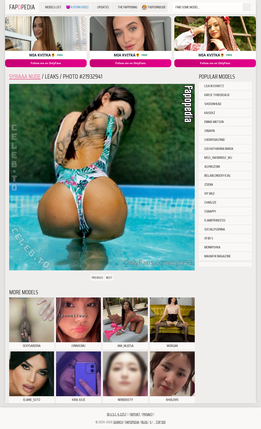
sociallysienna (214, 229)
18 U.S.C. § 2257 (116, 414)
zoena (208, 184)
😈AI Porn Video (77, 7)
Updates (103, 7)
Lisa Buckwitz (214, 86)
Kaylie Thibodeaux (217, 95)
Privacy (148, 414)
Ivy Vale (209, 193)
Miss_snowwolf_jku (218, 157)
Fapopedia (132, 422)
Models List (53, 7)
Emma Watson (214, 122)
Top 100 (160, 422)
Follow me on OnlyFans (46, 63)
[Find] (247, 7)
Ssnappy (210, 211)
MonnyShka (212, 247)
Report (135, 414)
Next (109, 277)
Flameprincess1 (214, 220)
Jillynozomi (212, 166)
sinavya (209, 131)
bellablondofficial (217, 175)
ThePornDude (156, 7)
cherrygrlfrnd (214, 140)
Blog (144, 422)
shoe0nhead (212, 104)
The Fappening (127, 7)
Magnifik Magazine (217, 256)
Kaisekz (209, 113)
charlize (210, 202)
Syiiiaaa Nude (25, 76)
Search (118, 422)
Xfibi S (208, 238)
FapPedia (22, 7)
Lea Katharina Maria (218, 148)
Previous (97, 277)
